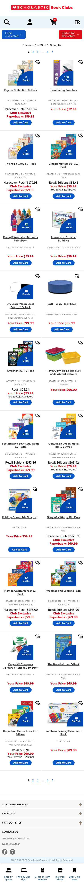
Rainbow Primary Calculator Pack (64, 732)
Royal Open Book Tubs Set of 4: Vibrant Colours (63, 372)
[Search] (7, 22)
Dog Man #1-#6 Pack (20, 370)
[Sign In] (29, 22)
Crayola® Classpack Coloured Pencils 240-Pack (20, 666)
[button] (8, 874)
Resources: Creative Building (63, 239)
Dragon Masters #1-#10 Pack (63, 165)
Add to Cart (20, 122)
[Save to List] (37, 62)
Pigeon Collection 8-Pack (20, 90)
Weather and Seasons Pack (63, 590)
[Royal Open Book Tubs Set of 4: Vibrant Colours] (63, 353)
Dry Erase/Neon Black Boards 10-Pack (21, 305)
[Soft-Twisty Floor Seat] (62, 286)
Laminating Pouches (63, 90)
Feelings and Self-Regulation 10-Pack (20, 445)
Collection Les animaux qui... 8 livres (63, 445)
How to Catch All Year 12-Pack (20, 592)
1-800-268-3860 (11, 844)
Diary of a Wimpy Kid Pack (63, 517)
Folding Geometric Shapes (19, 517)
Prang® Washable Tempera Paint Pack (20, 239)
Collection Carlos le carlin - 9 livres (20, 732)
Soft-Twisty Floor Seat (62, 303)
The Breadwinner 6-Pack (64, 664)
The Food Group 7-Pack (20, 163)
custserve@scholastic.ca (15, 838)
